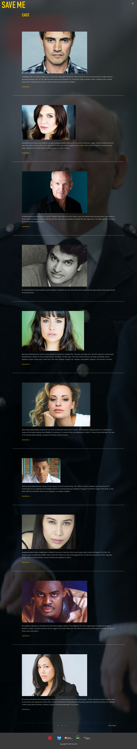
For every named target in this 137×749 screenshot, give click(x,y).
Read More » (26, 87)
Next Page (113, 725)
